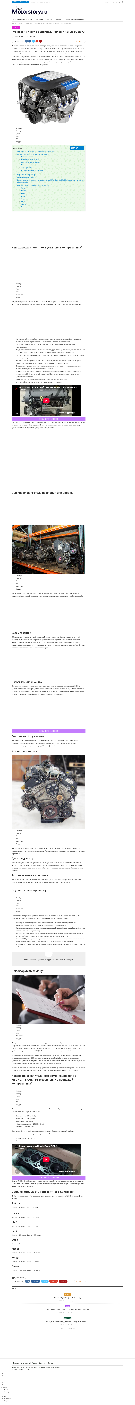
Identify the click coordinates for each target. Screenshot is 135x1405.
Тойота (23, 188)
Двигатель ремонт (20, 1277)
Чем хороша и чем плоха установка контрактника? (35, 151)
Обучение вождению (44, 19)
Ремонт (59, 19)
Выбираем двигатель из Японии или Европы (33, 154)
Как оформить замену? (25, 177)
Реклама (32, 2)
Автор (48, 2)
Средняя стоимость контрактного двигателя (33, 185)
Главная (16, 1363)
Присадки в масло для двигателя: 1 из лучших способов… (67, 1322)
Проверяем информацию (30, 159)
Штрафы (67, 1294)
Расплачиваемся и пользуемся (32, 170)
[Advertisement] (48, 227)
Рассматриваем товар (29, 165)
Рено (23, 196)
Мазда (23, 201)
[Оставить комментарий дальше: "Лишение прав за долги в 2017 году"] (75, 1301)
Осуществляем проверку (26, 175)
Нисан (23, 191)
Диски (68, 1306)
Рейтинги (50, 1363)
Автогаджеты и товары (22, 19)
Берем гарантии (27, 157)
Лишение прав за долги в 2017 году (67, 1298)
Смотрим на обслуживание (31, 162)
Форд (23, 199)
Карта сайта (41, 2)
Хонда (23, 204)
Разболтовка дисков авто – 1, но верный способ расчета (67, 1310)
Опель (23, 207)
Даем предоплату (27, 168)
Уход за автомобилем (75, 19)
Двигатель (15, 27)
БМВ (23, 193)
